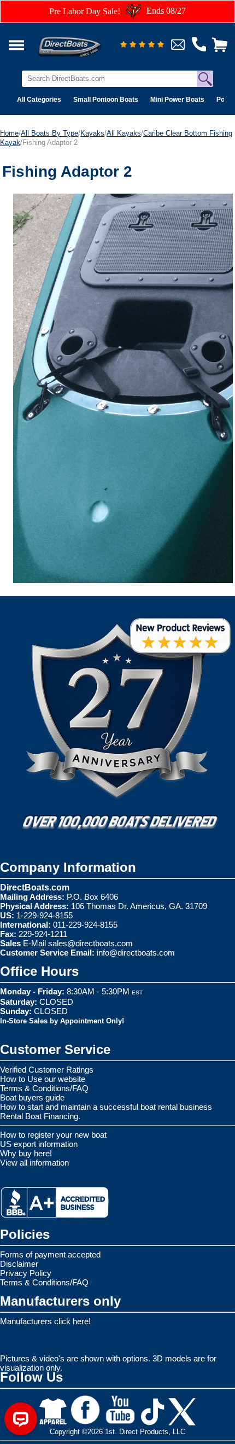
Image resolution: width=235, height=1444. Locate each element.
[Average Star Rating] (142, 45)
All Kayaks (124, 133)
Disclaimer (19, 1263)
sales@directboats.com (90, 943)
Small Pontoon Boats (105, 99)
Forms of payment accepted (50, 1254)
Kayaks (92, 133)
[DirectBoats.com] (83, 41)
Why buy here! (26, 1153)
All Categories (39, 99)
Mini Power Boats (177, 99)
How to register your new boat (53, 1134)
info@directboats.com (136, 952)
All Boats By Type (49, 133)
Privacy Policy (25, 1273)
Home (9, 133)
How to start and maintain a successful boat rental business (106, 1106)
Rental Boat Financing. (40, 1116)
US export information (39, 1144)
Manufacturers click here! (45, 1321)
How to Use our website (42, 1079)
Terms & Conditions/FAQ (44, 1088)
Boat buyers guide (32, 1097)
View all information (34, 1162)
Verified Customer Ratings (46, 1069)
